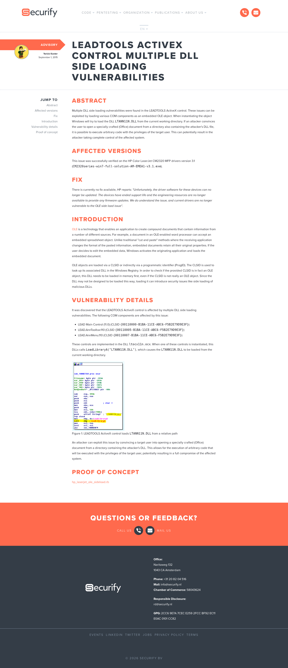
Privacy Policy (169, 635)
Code (87, 12)
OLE (74, 229)
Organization (136, 12)
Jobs (147, 635)
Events (97, 635)
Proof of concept (47, 132)
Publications (167, 12)
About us (194, 12)
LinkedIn (114, 635)
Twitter (132, 635)
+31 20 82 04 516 (175, 579)
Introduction (50, 121)
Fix (56, 116)
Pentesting (107, 12)
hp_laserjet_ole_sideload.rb (90, 482)
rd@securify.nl (163, 604)
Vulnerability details (44, 126)
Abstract (52, 105)
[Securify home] (103, 589)
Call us (124, 530)
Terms (192, 635)
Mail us (164, 530)
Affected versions (46, 110)
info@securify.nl (171, 584)
